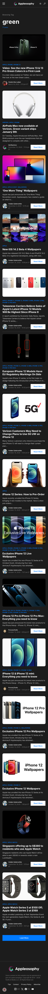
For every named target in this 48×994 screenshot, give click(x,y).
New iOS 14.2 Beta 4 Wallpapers (21, 249)
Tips (9, 984)
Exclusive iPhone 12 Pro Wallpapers (23, 731)
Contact (16, 984)
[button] (3, 4)
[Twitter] (22, 989)
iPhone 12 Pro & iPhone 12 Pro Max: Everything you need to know (23, 617)
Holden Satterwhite (15, 204)
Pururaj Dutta (13, 630)
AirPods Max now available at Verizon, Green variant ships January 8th (20, 128)
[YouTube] (33, 989)
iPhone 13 (17, 65)
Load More (24, 938)
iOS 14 (13, 610)
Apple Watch (12, 842)
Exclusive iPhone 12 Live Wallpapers (17, 555)
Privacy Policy (26, 984)
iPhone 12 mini (28, 300)
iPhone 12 (18, 300)
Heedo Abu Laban (14, 82)
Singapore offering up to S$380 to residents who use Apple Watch (22, 847)
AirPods (5, 122)
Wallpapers (22, 187)
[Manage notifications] (4, 990)
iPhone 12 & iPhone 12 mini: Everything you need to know (19, 675)
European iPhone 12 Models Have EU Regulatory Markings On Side (22, 373)
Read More (38, 83)
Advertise (37, 984)
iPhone (10, 65)
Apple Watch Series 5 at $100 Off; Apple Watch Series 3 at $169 (22, 909)
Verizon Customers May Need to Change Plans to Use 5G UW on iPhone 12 (21, 434)
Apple (4, 65)
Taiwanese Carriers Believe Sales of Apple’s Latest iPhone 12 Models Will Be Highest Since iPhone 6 (23, 309)
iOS (9, 610)
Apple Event (12, 187)
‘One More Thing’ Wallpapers (19, 190)
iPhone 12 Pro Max (9, 302)
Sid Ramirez (12, 145)
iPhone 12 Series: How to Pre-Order (23, 494)
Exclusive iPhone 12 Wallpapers (21, 788)
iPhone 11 (11, 300)
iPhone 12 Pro (39, 300)
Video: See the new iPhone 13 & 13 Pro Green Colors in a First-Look (22, 70)
